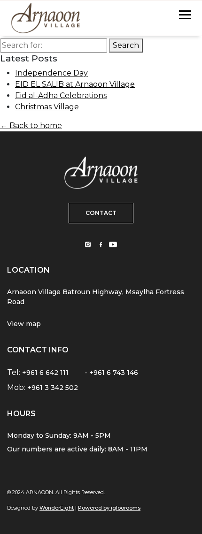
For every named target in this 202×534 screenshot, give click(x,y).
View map (24, 324)
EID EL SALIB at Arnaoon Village (75, 84)
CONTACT (101, 212)
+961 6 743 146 (113, 372)
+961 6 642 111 (45, 372)
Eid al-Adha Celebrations (61, 95)
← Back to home (31, 125)
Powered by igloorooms (109, 507)
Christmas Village (47, 106)
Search (126, 45)
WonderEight (56, 507)
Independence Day (51, 73)
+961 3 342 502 (52, 387)
